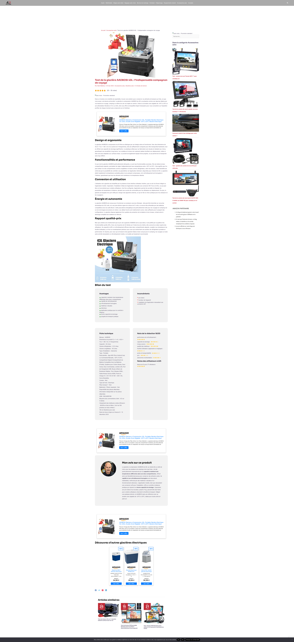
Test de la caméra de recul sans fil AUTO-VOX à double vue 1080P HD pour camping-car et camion (185, 200)
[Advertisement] (147, 17)
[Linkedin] (106, 590)
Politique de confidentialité (192, 639)
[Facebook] (95, 590)
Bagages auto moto (130, 3)
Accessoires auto (182, 3)
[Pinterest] (102, 590)
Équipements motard (170, 3)
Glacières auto (129, 86)
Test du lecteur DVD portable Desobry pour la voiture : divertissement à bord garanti (129, 627)
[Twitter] (99, 590)
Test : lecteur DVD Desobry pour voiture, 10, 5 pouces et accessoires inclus (154, 627)
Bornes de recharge (142, 3)
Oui (178, 639)
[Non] (292, 639)
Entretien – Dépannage (156, 3)
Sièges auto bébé (118, 3)
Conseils (190, 3)
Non (183, 639)
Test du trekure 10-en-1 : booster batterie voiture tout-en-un (107, 619)
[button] (287, 3)
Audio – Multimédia (106, 3)
